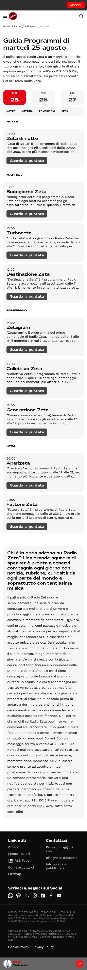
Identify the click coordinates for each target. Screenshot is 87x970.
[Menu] (5, 16)
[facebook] (51, 895)
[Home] (13, 16)
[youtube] (59, 895)
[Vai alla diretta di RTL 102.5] (79, 964)
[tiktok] (42, 895)
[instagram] (34, 895)
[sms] (18, 895)
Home (6, 26)
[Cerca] (81, 16)
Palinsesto (30, 26)
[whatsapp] (10, 895)
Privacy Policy (43, 947)
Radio (17, 26)
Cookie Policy (18, 947)
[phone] (26, 895)
